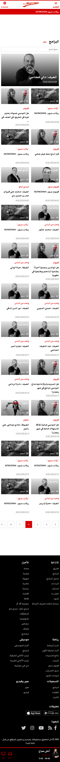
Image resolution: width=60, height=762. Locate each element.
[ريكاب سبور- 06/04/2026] (45, 96)
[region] (30, 25)
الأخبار (56, 697)
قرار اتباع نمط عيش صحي (47, 154)
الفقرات (55, 692)
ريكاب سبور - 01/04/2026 (16, 229)
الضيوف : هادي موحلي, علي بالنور (15, 426)
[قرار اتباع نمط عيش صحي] (45, 137)
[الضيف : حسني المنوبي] (45, 291)
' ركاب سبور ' (51, 91)
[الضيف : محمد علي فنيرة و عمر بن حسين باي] (15, 175)
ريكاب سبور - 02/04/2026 (16, 154)
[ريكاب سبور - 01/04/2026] (15, 212)
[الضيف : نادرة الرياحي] (15, 367)
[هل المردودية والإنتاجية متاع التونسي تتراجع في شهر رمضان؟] (45, 367)
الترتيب (55, 660)
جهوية (25, 578)
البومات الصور (52, 675)
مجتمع (25, 633)
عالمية (26, 583)
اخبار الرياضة (53, 645)
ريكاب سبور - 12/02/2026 (46, 465)
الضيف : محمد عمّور (49, 229)
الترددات (55, 583)
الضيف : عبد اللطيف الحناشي (49, 348)
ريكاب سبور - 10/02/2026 (16, 503)
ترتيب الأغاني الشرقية (19, 655)
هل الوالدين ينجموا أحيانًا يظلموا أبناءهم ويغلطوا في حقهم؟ (45, 271)
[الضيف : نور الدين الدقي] (15, 291)
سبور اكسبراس (52, 670)
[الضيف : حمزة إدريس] (45, 486)
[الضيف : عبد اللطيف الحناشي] (45, 329)
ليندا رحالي (46, 755)
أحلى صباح (44, 751)
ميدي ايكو (23, 170)
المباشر (55, 588)
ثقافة (26, 598)
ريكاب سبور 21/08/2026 (47, 11)
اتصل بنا (55, 593)
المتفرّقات (24, 613)
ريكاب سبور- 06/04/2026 (46, 113)
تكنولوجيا (24, 618)
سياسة (25, 588)
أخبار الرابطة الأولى (50, 650)
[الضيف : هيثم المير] (15, 329)
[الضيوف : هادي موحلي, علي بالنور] (15, 408)
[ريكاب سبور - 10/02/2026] (15, 486)
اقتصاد (25, 593)
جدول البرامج (52, 578)
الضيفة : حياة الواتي (19, 267)
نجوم (25, 403)
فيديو (26, 692)
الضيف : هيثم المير (20, 346)
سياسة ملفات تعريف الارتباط (45, 603)
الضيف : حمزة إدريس (49, 503)
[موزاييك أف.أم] (30, 5)
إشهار (56, 598)
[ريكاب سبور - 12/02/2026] (45, 448)
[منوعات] (55, 753)
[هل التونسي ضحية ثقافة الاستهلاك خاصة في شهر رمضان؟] (45, 408)
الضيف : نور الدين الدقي (18, 308)
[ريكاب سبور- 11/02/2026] (15, 448)
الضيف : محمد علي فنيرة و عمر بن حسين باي (16, 193)
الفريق (56, 568)
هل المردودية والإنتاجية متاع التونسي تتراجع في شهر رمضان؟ (45, 388)
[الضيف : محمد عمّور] (45, 212)
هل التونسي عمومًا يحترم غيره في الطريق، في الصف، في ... (15, 117)
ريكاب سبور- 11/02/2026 (17, 465)
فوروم (25, 91)
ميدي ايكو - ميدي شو (19, 608)
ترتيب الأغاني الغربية (19, 660)
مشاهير (25, 623)
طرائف (26, 628)
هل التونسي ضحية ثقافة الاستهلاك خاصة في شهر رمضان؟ (47, 428)
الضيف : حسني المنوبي (48, 308)
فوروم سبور (52, 170)
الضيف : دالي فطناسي (43, 77)
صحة (26, 568)
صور (27, 687)
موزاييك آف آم (22, 603)
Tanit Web (30, 743)
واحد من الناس (50, 208)
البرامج (56, 573)
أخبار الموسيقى (21, 645)
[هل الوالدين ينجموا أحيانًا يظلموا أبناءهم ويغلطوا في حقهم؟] (45, 250)
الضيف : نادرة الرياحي (18, 384)
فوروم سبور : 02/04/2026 (46, 191)
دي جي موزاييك (21, 665)
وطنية (26, 573)
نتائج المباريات (52, 655)
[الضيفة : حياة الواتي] (15, 250)
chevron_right (55, 524)
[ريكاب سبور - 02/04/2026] (15, 137)
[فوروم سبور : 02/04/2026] (45, 175)
